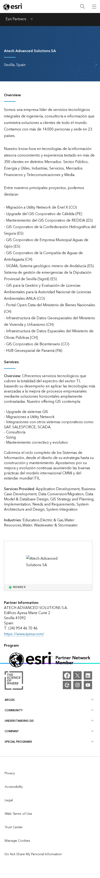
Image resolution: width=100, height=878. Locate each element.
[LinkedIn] (88, 675)
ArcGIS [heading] (10, 700)
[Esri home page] (13, 6)
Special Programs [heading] (18, 741)
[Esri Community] (67, 685)
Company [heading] (12, 731)
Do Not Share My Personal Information (33, 854)
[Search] (82, 6)
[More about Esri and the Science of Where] (14, 681)
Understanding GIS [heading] (19, 720)
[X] (77, 675)
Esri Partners (16, 19)
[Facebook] (67, 675)
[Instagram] (77, 685)
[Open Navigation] (94, 6)
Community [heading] (14, 710)
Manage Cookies (17, 841)
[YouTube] (88, 685)
